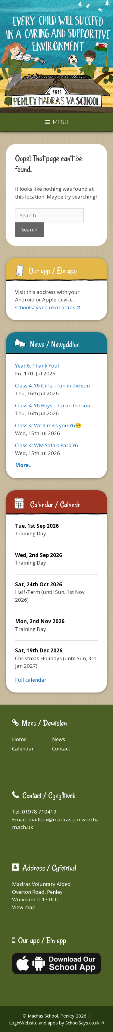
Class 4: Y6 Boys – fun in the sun (52, 405)
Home (19, 739)
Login (14, 1023)
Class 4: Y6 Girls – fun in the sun (52, 385)
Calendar (23, 748)
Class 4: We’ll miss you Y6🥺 (48, 425)
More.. (23, 465)
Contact (61, 748)
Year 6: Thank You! (37, 365)
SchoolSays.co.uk (82, 1023)
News (58, 739)
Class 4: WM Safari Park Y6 (46, 445)
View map (24, 907)
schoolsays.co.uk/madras (45, 307)
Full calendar (30, 679)
